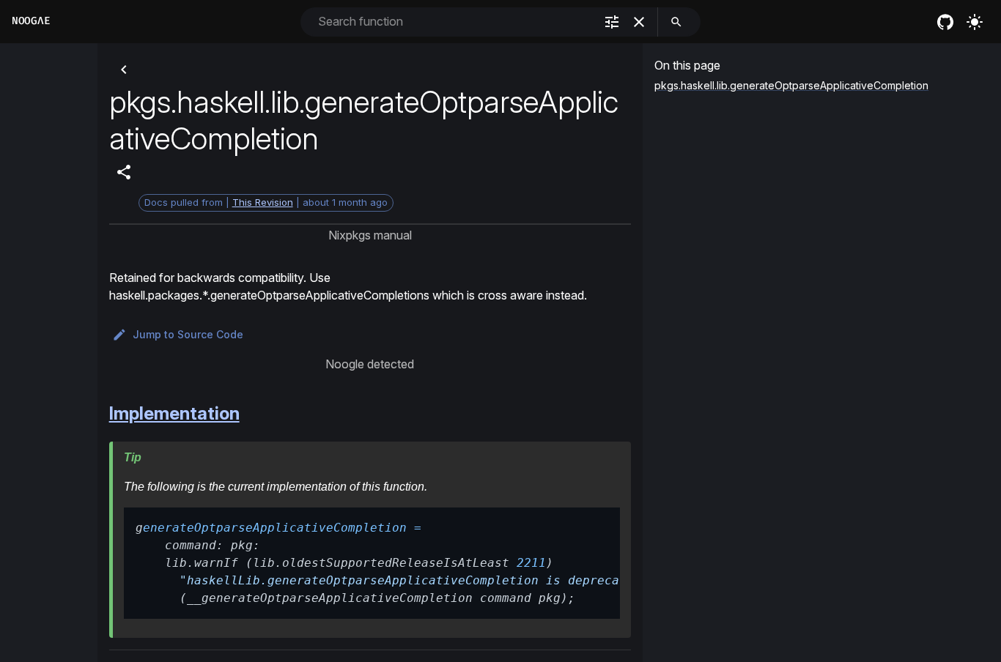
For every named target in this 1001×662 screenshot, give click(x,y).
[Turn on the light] (974, 22)
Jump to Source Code (188, 334)
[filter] (612, 22)
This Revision (262, 202)
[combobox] (454, 21)
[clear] (639, 22)
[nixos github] (945, 22)
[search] (676, 22)
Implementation (174, 413)
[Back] (123, 69)
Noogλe (31, 21)
